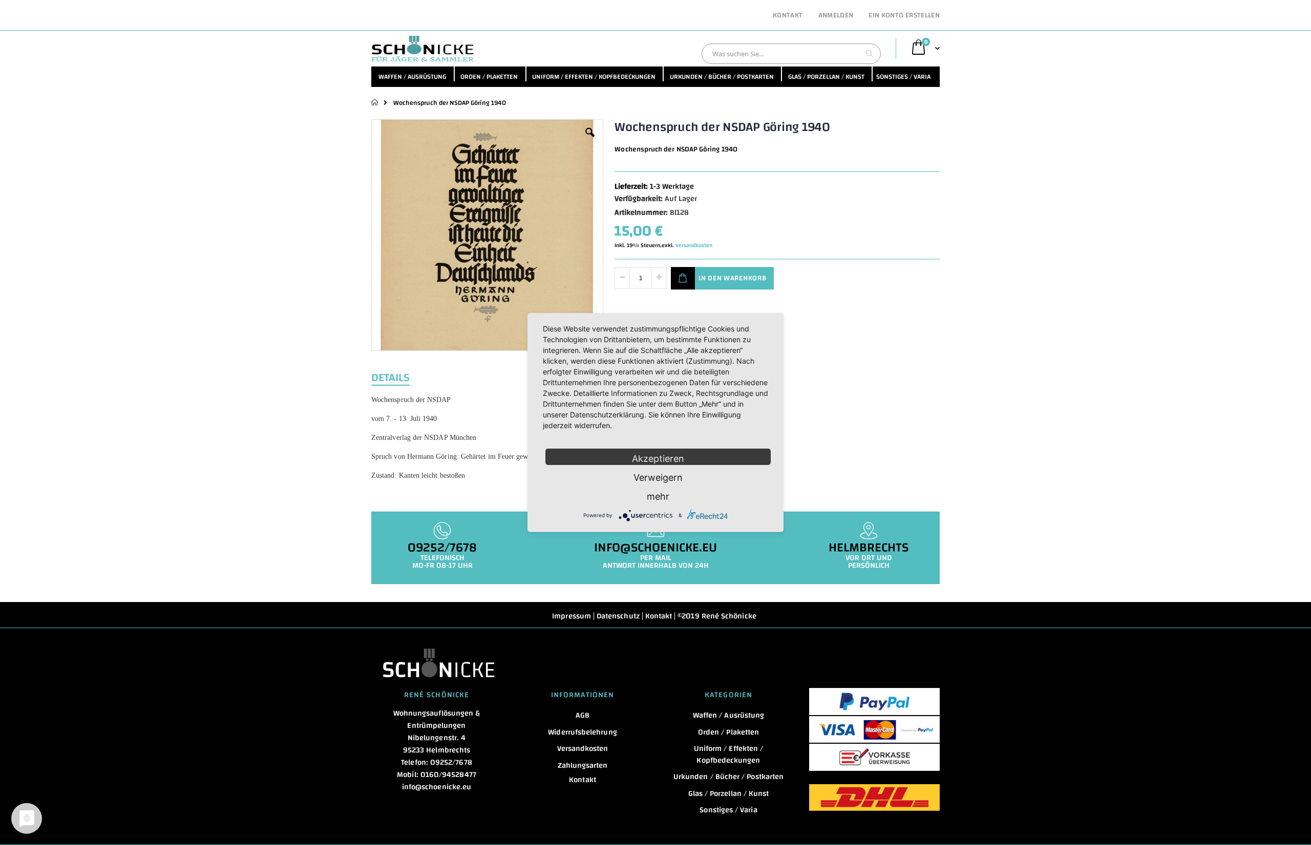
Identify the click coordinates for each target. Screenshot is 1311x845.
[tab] (398, 376)
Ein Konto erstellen (904, 16)
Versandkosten (693, 245)
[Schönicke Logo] (422, 48)
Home (375, 102)
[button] (590, 140)
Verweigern (658, 477)
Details (390, 376)
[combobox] (791, 53)
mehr (658, 496)
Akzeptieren (658, 458)
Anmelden (836, 16)
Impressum (571, 616)
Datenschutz (618, 616)
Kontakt (787, 16)
